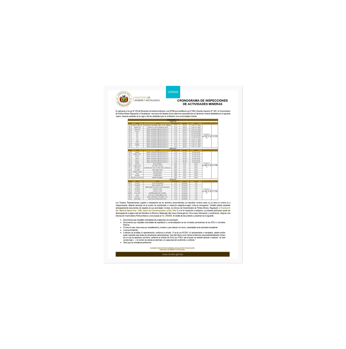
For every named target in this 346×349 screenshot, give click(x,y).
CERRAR (173, 92)
